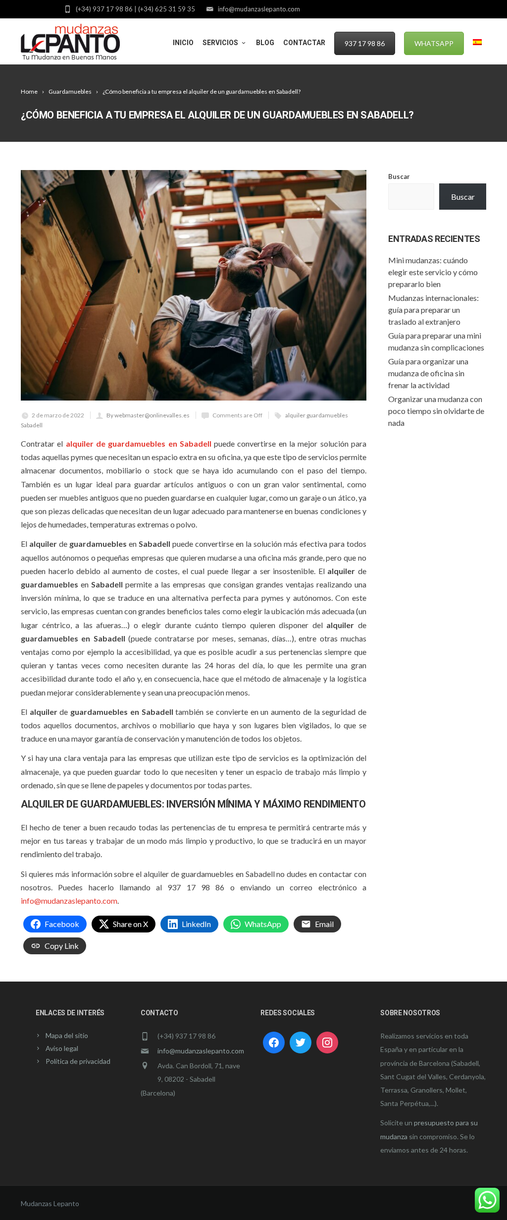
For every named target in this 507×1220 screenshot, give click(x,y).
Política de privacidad (78, 1061)
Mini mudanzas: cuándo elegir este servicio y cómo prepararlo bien (433, 272)
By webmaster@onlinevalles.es (148, 415)
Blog (265, 43)
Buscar (399, 176)
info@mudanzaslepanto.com (69, 900)
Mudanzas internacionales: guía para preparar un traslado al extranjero (433, 309)
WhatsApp (434, 43)
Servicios (220, 43)
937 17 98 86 (365, 43)
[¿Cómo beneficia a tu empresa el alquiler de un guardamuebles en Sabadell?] (193, 285)
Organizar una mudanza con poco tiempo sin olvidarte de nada (436, 410)
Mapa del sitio (67, 1035)
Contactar (304, 43)
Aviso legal (62, 1048)
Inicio (183, 43)
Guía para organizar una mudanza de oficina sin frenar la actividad (428, 373)
